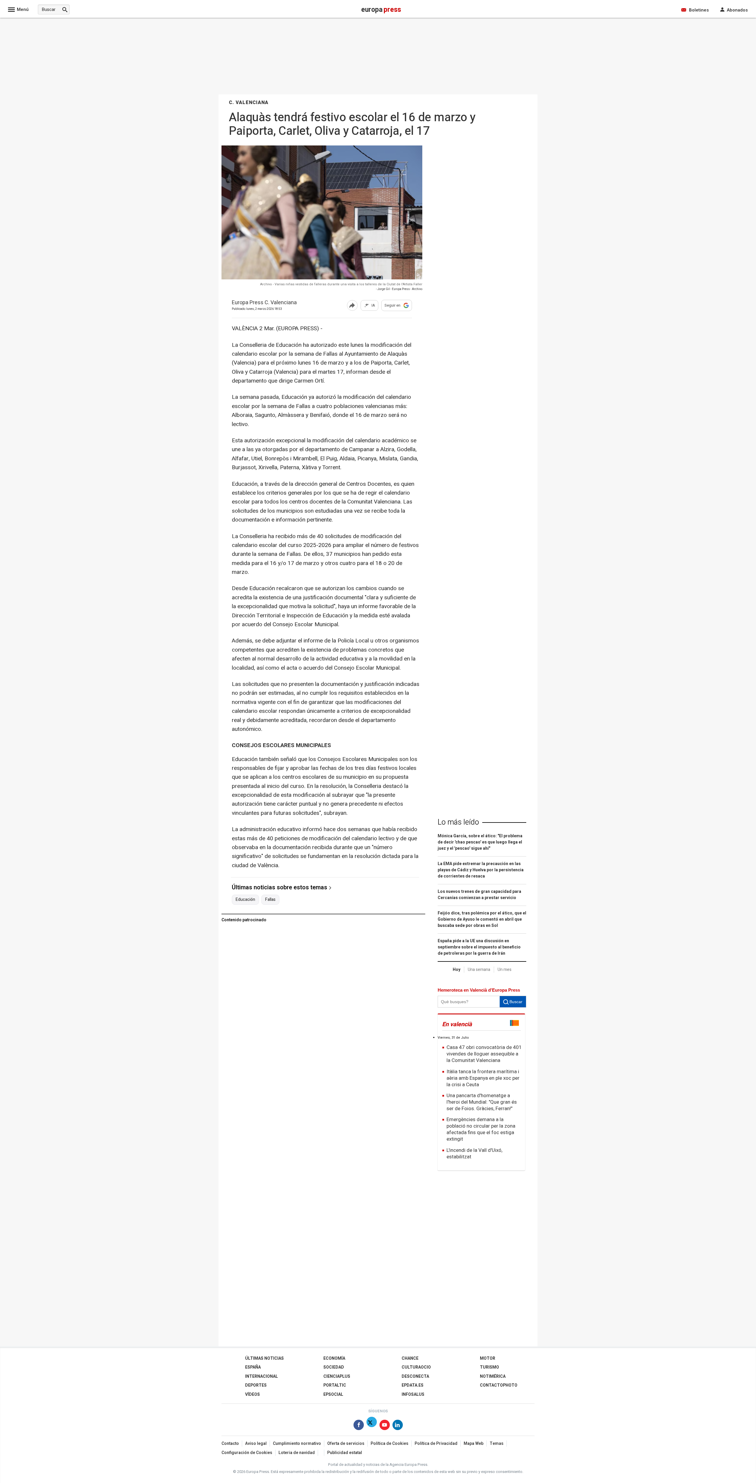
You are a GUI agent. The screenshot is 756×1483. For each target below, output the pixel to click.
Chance (410, 1358)
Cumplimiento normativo (297, 1443)
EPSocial (333, 1394)
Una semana (479, 969)
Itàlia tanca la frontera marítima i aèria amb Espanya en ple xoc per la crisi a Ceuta (483, 1078)
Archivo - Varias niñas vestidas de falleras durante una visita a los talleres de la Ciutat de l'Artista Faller (341, 284)
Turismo (489, 1367)
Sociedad (333, 1367)
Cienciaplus (336, 1376)
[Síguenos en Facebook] (359, 1426)
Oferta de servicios (345, 1443)
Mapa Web (473, 1443)
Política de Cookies (389, 1443)
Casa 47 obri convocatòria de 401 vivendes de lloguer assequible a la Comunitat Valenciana (484, 1054)
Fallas (270, 900)
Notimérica (493, 1376)
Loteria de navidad (296, 1453)
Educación (245, 900)
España (253, 1367)
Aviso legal (256, 1443)
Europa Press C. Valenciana (264, 303)
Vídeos (252, 1394)
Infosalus (413, 1394)
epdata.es (412, 1385)
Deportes (256, 1385)
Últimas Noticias (264, 1358)
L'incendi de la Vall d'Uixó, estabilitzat (474, 1153)
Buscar (515, 1001)
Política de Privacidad (436, 1443)
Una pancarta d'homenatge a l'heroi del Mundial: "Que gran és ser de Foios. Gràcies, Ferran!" (482, 1102)
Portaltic (334, 1385)
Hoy (456, 969)
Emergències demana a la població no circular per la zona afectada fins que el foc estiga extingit (481, 1129)
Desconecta (415, 1376)
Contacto (230, 1443)
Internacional (261, 1376)
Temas (497, 1443)
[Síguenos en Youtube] (385, 1426)
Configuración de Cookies (246, 1453)
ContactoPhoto (498, 1385)
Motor (487, 1358)
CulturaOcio (416, 1367)
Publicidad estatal (344, 1453)
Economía (334, 1358)
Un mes (504, 969)
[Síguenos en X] (372, 1426)
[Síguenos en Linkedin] (398, 1426)
